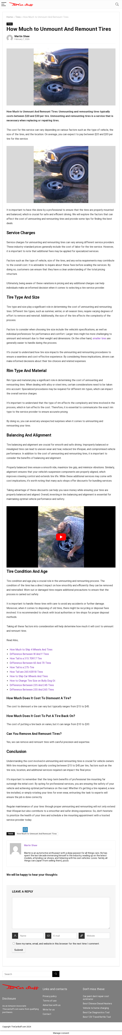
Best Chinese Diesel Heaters (97, 1003)
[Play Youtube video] (61, 537)
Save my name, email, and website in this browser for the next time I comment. (57, 943)
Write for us (49, 1009)
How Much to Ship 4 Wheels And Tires (31, 649)
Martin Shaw (22, 36)
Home (10, 17)
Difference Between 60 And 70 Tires (30, 662)
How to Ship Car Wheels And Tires (29, 676)
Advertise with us (52, 1005)
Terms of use (50, 1000)
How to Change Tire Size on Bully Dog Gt (32, 680)
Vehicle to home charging (96, 1008)
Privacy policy (50, 996)
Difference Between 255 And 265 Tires (32, 689)
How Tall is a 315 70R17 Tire (26, 658)
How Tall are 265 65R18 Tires (26, 671)
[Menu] (4, 4)
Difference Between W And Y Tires (29, 654)
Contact (47, 1014)
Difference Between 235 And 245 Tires (32, 685)
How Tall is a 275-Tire (22, 667)
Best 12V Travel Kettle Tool (97, 1017)
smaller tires (99, 338)
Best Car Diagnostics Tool (96, 1012)
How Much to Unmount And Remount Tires (37, 834)
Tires (18, 17)
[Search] (117, 4)
